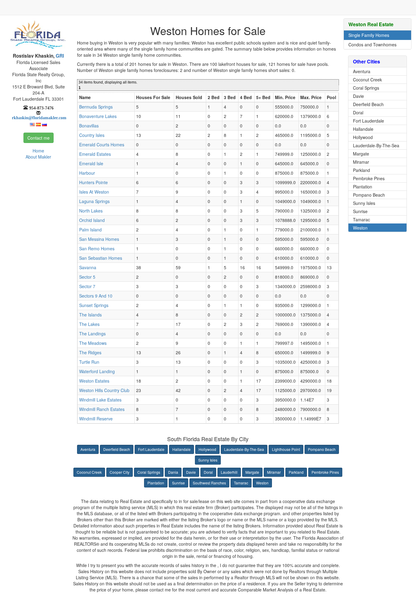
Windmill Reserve (96, 419)
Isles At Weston (94, 192)
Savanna (87, 267)
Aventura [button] (87, 449)
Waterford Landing (97, 371)
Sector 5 (87, 277)
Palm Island (90, 230)
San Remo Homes (97, 248)
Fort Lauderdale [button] (151, 449)
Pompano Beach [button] (322, 449)
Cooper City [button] (119, 472)
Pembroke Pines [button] (325, 472)
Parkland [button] (296, 472)
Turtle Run (89, 362)
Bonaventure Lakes (98, 116)
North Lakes (91, 211)
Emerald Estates (95, 154)
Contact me (38, 138)
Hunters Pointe (93, 182)
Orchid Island (92, 220)
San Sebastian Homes (100, 258)
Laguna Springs (94, 201)
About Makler (38, 157)
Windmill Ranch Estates (102, 409)
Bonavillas (89, 126)
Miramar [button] (274, 472)
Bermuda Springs (96, 107)
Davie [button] (191, 472)
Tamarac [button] (241, 482)
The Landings (92, 333)
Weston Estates (94, 381)
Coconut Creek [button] (89, 472)
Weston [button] (262, 482)
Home (38, 151)
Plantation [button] (155, 482)
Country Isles (91, 135)
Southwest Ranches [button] (209, 482)
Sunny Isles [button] (207, 459)
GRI (59, 55)
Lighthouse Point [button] (286, 449)
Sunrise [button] (178, 482)
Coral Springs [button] (148, 472)
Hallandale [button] (181, 449)
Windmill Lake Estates (100, 400)
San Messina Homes (99, 239)
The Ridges (90, 352)
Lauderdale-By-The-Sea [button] (244, 449)
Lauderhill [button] (229, 472)
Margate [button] (252, 472)
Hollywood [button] (207, 449)
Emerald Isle (91, 163)
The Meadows (93, 343)
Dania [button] (173, 472)
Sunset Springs (93, 305)
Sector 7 (87, 286)
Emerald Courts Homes (101, 144)
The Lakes (89, 324)
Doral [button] (208, 472)
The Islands (90, 315)
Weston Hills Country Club (104, 390)
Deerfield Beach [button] (116, 449)
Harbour (87, 173)
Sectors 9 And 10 (95, 296)
